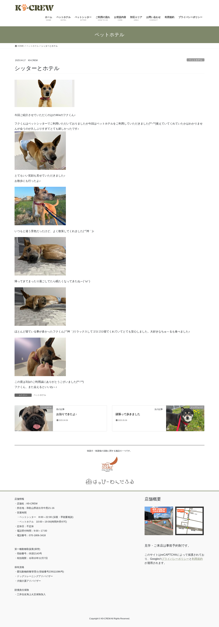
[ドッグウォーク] (185, 418)
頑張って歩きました (127, 414)
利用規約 (197, 558)
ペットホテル (195, 60)
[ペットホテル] (34, 418)
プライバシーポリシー (175, 558)
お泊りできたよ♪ (66, 414)
